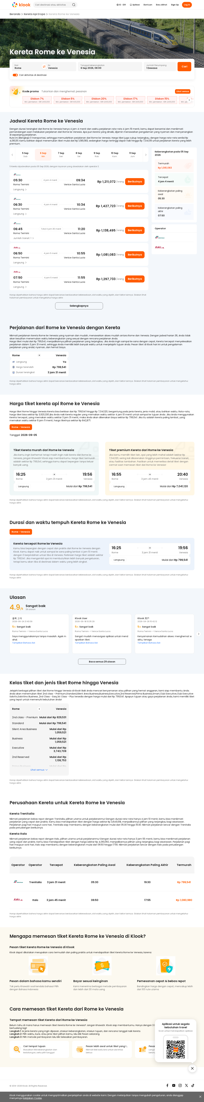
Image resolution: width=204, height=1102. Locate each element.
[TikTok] (192, 1085)
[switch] (15, 75)
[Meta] (167, 1085)
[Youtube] (173, 1085)
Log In (187, 4)
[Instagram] (180, 1085)
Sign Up (175, 4)
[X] (186, 1085)
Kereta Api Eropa (34, 14)
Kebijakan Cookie (32, 1098)
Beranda (15, 14)
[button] (12, 155)
